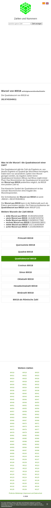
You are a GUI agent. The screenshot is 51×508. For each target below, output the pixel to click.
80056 (37, 408)
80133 (25, 486)
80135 (12, 489)
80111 (12, 465)
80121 (25, 474)
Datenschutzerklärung (6, 506)
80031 (25, 384)
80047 (37, 399)
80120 (12, 474)
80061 (25, 414)
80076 (25, 429)
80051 (12, 405)
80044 (37, 396)
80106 (25, 459)
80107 (37, 459)
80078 (12, 432)
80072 (12, 426)
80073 (25, 426)
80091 (25, 444)
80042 (12, 396)
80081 (12, 435)
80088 (25, 441)
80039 (12, 393)
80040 (25, 393)
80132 (12, 486)
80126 (12, 480)
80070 (25, 423)
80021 (12, 375)
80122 (37, 474)
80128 (37, 480)
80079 (25, 432)
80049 (25, 402)
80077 (37, 429)
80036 (12, 390)
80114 (12, 468)
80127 (25, 480)
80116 (37, 468)
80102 (12, 456)
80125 (37, 477)
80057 (12, 411)
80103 (25, 456)
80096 (12, 450)
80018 (12, 372)
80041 (37, 393)
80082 (25, 435)
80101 (37, 453)
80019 (25, 372)
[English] (47, 3)
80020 (37, 372)
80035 (37, 387)
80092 (37, 444)
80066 (12, 420)
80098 (37, 450)
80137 (37, 489)
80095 (37, 447)
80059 (37, 411)
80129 (12, 483)
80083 (37, 435)
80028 (25, 381)
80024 (12, 378)
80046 (25, 399)
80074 (37, 426)
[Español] (43, 3)
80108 (12, 462)
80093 (12, 447)
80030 (12, 384)
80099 (12, 453)
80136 (25, 489)
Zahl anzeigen (37, 24)
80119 (37, 471)
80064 (25, 417)
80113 (37, 465)
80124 (25, 477)
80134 (37, 486)
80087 (12, 441)
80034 (25, 387)
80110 (37, 462)
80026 (37, 378)
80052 (25, 405)
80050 (37, 402)
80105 (12, 459)
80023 (37, 375)
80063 (12, 417)
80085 (25, 438)
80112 (25, 465)
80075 (12, 429)
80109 (25, 462)
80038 (37, 390)
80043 (25, 396)
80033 (12, 387)
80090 (12, 444)
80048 (12, 402)
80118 (25, 471)
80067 (25, 420)
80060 (12, 414)
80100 (25, 453)
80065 (37, 417)
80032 (37, 384)
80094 (25, 447)
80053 (37, 405)
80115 (25, 468)
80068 (37, 420)
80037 (25, 390)
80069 (12, 423)
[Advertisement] (25, 53)
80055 (25, 408)
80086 (37, 438)
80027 (12, 381)
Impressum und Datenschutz (33, 493)
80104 (37, 456)
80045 (12, 399)
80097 (25, 450)
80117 (12, 471)
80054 (12, 408)
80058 (25, 411)
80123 (12, 477)
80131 (37, 483)
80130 (25, 483)
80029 (37, 381)
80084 (12, 438)
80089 (37, 441)
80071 (37, 423)
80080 (37, 432)
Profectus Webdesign (16, 493)
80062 (37, 414)
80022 (25, 375)
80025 (25, 378)
